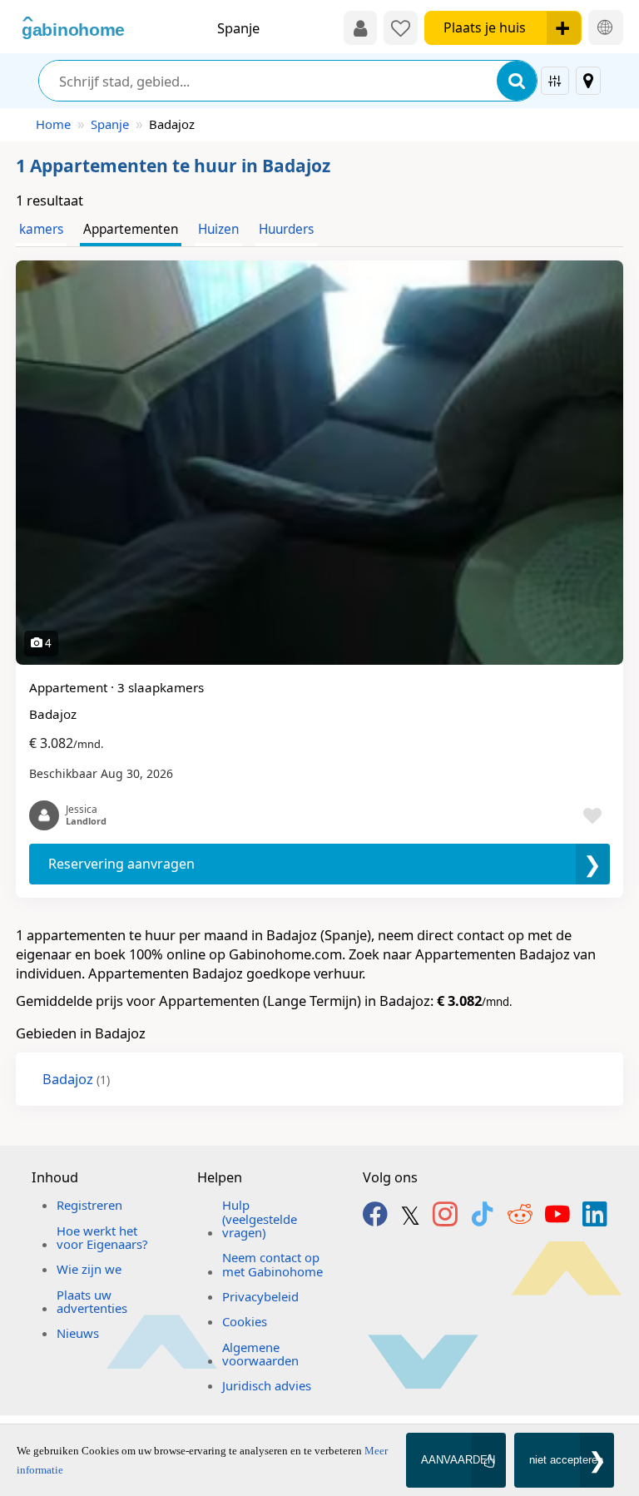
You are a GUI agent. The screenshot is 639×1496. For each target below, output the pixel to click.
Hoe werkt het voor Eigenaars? (102, 1237)
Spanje (110, 124)
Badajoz (76, 1078)
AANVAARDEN (458, 1460)
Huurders (286, 229)
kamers (41, 229)
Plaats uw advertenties (92, 1301)
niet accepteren (566, 1460)
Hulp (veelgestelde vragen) (259, 1218)
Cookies (244, 1321)
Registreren (89, 1204)
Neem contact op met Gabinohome (272, 1264)
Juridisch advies (266, 1385)
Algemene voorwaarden (260, 1354)
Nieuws (78, 1333)
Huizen (218, 229)
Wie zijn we (89, 1269)
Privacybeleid (260, 1296)
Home (53, 124)
